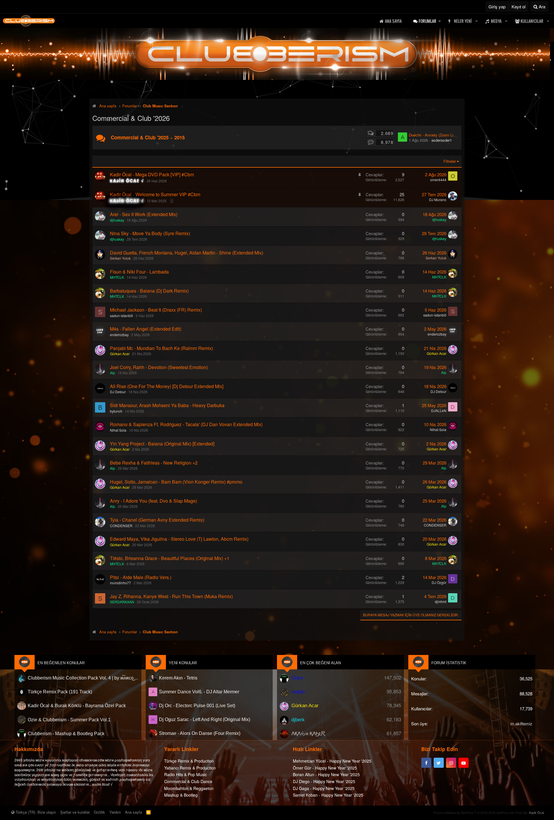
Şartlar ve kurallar (75, 812)
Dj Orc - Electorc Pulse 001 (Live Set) (197, 705)
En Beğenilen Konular (61, 663)
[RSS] (148, 812)
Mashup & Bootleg (181, 794)
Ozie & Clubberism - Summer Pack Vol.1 (69, 719)
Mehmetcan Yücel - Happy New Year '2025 (332, 760)
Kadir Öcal (536, 812)
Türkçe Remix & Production (189, 760)
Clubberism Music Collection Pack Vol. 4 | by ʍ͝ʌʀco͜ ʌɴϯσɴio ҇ (83, 677)
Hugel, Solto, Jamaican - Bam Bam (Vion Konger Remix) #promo (176, 481)
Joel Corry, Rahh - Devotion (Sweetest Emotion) (159, 367)
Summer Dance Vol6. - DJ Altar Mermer (199, 691)
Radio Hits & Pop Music (185, 774)
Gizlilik (99, 812)
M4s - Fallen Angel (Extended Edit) (145, 328)
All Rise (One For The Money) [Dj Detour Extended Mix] (166, 386)
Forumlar (427, 21)
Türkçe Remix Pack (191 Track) (60, 691)
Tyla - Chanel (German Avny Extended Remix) (157, 519)
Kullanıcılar (532, 21)
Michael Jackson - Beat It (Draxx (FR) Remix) (156, 309)
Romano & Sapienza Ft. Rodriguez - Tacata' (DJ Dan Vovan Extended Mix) (186, 424)
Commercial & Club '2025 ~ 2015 (148, 137)
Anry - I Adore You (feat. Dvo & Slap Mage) (153, 500)
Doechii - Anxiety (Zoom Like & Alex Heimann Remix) (454, 135)
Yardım (115, 812)
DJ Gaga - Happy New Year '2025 (324, 788)
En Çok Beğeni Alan (320, 663)
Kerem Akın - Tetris (178, 677)
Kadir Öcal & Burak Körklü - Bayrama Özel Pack (77, 705)
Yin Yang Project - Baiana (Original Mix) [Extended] (162, 443)
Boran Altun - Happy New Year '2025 (326, 774)
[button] (439, 21)
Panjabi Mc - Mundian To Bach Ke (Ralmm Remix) (161, 348)
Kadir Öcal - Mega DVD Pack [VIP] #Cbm (152, 174)
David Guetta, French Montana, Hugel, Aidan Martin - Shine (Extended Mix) (186, 252)
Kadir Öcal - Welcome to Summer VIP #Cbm (155, 194)
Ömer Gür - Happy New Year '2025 (325, 767)
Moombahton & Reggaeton (189, 788)
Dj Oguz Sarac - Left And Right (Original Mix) (204, 719)
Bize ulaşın (47, 812)
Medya (496, 21)
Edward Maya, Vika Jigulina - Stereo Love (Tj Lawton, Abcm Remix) (179, 539)
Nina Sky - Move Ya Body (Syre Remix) (150, 233)
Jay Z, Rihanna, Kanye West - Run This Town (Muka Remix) (171, 596)
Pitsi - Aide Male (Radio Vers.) (140, 577)
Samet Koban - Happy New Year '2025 (328, 794)
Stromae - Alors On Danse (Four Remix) (199, 733)
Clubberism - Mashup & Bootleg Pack (66, 733)
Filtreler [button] (449, 161)
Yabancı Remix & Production (190, 767)
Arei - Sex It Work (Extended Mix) (143, 214)
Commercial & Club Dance (188, 781)
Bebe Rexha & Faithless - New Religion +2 (154, 462)
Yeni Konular (183, 663)
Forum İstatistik (448, 663)
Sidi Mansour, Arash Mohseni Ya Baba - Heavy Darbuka (167, 405)
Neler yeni (463, 21)
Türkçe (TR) (24, 812)
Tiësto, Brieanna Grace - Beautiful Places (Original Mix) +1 (169, 558)
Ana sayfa (393, 21)
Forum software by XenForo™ (474, 812)
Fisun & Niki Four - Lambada (139, 271)
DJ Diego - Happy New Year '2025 (324, 781)
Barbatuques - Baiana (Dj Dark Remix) (149, 290)
